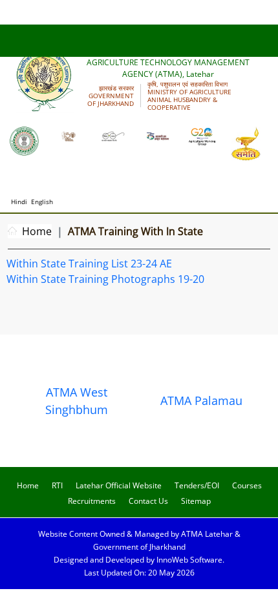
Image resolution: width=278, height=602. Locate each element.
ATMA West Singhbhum (76, 400)
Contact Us (148, 500)
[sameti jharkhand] (246, 143)
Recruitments (92, 500)
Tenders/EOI (197, 485)
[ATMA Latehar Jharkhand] (24, 140)
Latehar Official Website (119, 485)
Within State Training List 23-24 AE (89, 263)
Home (37, 231)
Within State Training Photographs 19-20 (105, 279)
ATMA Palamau (201, 400)
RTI (57, 485)
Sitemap (196, 500)
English (42, 201)
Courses (247, 485)
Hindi (19, 201)
